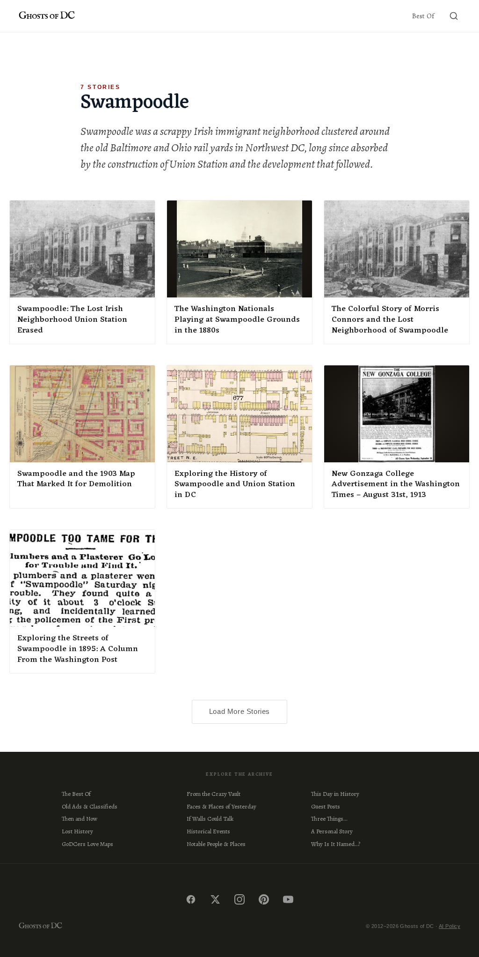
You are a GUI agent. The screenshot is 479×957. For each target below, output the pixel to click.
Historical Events (208, 831)
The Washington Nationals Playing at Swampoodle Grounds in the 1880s (237, 320)
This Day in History (335, 794)
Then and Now (79, 819)
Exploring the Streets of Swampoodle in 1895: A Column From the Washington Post (77, 649)
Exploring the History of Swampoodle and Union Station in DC (234, 485)
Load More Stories (239, 711)
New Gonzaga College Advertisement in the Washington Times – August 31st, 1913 (396, 485)
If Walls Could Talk (210, 819)
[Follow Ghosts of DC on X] (215, 899)
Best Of (423, 16)
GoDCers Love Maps (87, 844)
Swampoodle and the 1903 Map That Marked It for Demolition (76, 479)
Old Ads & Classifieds (89, 806)
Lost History (77, 831)
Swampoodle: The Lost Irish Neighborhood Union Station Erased (72, 320)
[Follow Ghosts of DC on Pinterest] (264, 899)
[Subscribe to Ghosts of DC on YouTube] (288, 899)
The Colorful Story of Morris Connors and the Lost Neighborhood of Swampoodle (390, 320)
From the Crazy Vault (213, 794)
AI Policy (449, 926)
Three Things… (329, 819)
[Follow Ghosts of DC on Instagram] (239, 899)
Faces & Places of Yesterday (221, 806)
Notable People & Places (216, 844)
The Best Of (76, 794)
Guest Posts (325, 806)
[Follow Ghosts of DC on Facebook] (191, 899)
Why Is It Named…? (335, 844)
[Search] (453, 15)
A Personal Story (332, 831)
